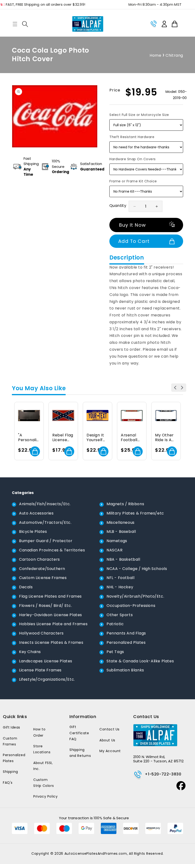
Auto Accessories (36, 513)
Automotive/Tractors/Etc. (45, 522)
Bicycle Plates (33, 531)
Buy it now (132, 225)
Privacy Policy (45, 796)
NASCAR (115, 550)
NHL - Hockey (120, 587)
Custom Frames (10, 741)
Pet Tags (115, 651)
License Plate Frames (40, 670)
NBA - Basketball (123, 559)
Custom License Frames (43, 577)
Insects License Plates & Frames (51, 642)
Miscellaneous (121, 522)
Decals (26, 587)
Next (182, 387)
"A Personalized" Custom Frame (28, 438)
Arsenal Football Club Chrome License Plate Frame (129, 438)
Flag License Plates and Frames (50, 596)
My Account (110, 751)
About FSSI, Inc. (43, 765)
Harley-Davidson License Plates (50, 615)
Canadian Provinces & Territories (52, 550)
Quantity (117, 205)
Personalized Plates (126, 642)
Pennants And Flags (126, 633)
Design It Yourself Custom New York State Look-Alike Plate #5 (97, 438)
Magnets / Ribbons (125, 504)
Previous (175, 387)
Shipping (10, 771)
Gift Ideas (11, 727)
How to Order (39, 732)
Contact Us (109, 729)
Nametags (117, 541)
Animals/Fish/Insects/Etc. (45, 504)
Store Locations (41, 749)
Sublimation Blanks (125, 670)
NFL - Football (120, 577)
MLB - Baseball (121, 531)
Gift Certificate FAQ (79, 732)
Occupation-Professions (131, 605)
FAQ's (8, 782)
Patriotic (115, 624)
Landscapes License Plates (45, 661)
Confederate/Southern (42, 568)
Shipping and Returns (80, 752)
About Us (107, 740)
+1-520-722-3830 (163, 774)
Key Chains (30, 651)
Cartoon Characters (39, 559)
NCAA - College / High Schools (137, 568)
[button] (15, 24)
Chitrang (174, 55)
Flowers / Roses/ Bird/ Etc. (45, 605)
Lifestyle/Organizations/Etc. (47, 679)
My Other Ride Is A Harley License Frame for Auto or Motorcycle (165, 438)
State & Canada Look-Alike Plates (140, 661)
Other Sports (120, 615)
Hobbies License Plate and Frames (53, 624)
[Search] (25, 24)
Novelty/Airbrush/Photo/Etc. (135, 596)
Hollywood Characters (41, 633)
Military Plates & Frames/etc (135, 513)
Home (155, 55)
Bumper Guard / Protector (45, 541)
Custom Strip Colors (43, 782)
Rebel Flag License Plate (62, 438)
